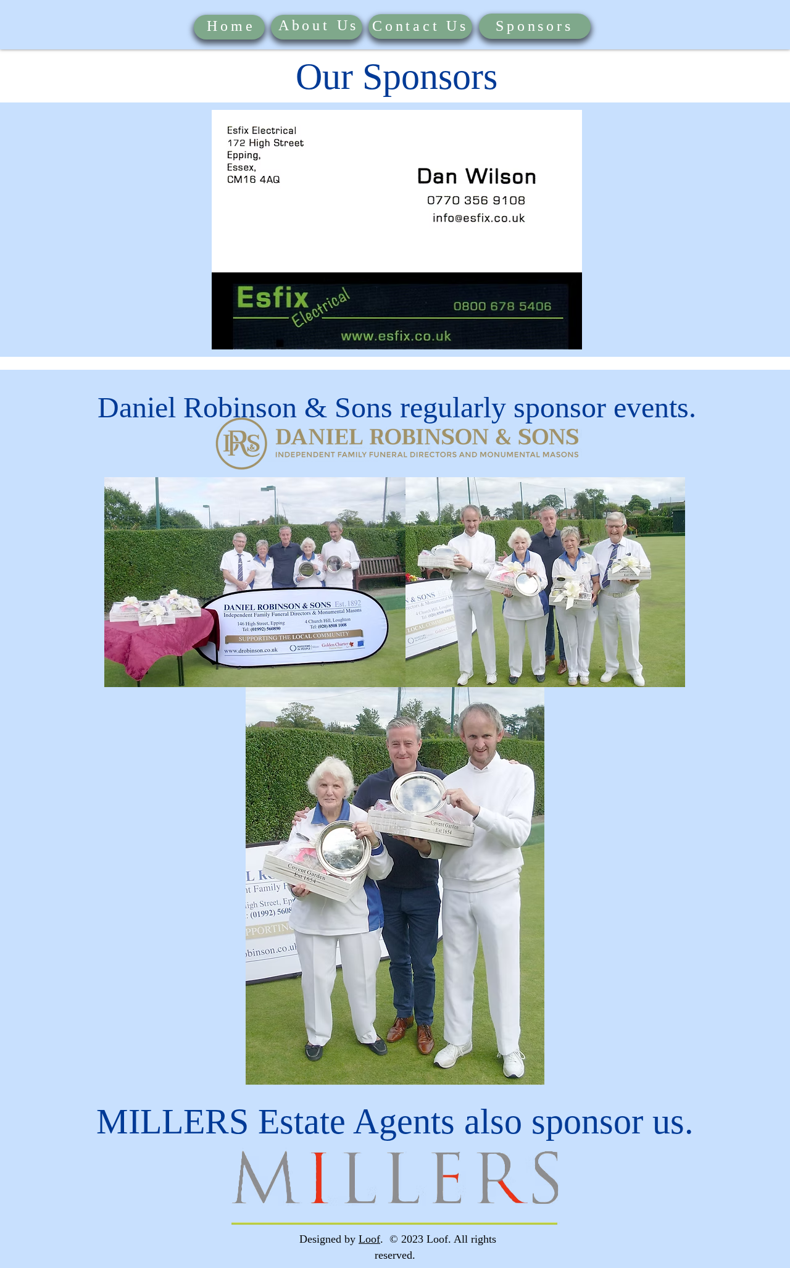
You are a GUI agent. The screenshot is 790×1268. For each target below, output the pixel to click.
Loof (369, 1239)
